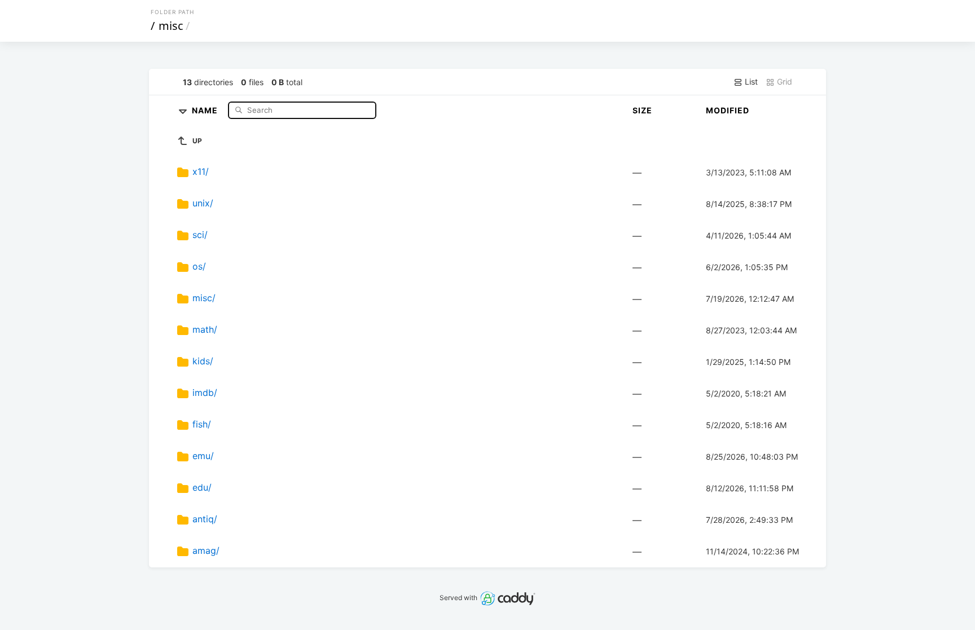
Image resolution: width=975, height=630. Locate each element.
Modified (727, 110)
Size (642, 110)
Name (206, 109)
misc (171, 25)
